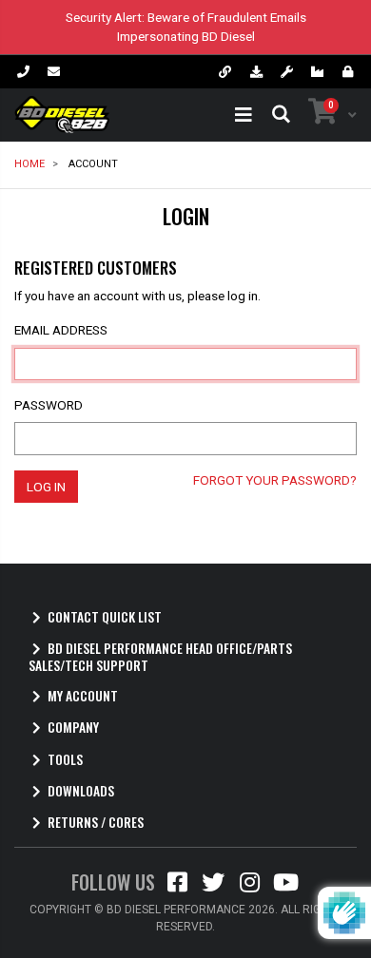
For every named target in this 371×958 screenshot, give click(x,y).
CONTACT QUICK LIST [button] (105, 617)
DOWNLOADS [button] (81, 791)
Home (29, 164)
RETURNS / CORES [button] (96, 822)
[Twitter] (213, 886)
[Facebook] (177, 886)
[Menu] (243, 115)
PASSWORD (48, 404)
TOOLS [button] (65, 760)
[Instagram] (249, 886)
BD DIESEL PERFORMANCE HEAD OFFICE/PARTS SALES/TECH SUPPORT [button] (160, 657)
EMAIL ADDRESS (60, 329)
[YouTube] (285, 886)
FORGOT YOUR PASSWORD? (275, 480)
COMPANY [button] (73, 727)
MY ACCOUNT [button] (83, 696)
